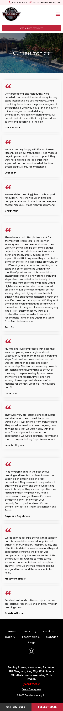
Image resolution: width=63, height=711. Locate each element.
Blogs (31, 642)
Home (12, 631)
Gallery (10, 637)
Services (49, 631)
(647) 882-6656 (31, 684)
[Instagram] (31, 651)
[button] (57, 14)
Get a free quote (31, 689)
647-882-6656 (15, 707)
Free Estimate (47, 707)
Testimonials (31, 637)
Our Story (30, 631)
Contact (52, 637)
